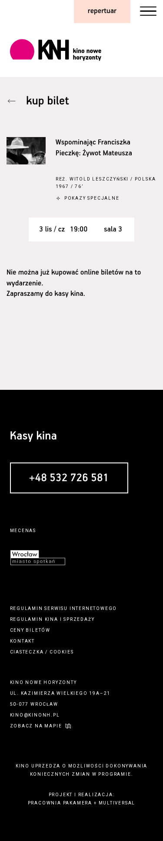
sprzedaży (78, 619)
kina (51, 619)
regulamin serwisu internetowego (63, 608)
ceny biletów (30, 630)
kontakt (22, 641)
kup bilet (47, 101)
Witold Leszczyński (99, 179)
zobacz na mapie (36, 726)
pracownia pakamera (60, 803)
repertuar (102, 11)
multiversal (117, 803)
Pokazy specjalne (92, 198)
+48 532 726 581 (69, 478)
